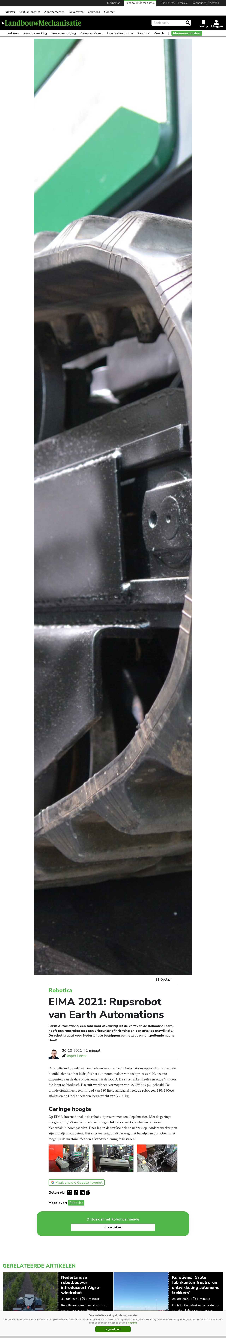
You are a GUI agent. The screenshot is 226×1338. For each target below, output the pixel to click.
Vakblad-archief (29, 12)
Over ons (94, 12)
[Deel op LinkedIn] (83, 1192)
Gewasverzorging (63, 33)
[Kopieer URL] (89, 1192)
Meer (157, 33)
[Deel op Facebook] (77, 1192)
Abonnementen (54, 12)
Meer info (132, 1323)
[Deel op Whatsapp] (70, 1192)
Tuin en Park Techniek (173, 3)
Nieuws (10, 12)
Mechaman (113, 3)
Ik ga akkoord (113, 1329)
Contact (109, 12)
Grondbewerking (35, 33)
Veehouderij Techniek (205, 3)
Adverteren (76, 12)
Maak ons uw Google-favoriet (79, 1182)
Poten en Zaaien (91, 33)
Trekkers (12, 33)
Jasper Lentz (76, 1055)
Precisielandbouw (120, 33)
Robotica (143, 33)
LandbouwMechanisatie (140, 3)
